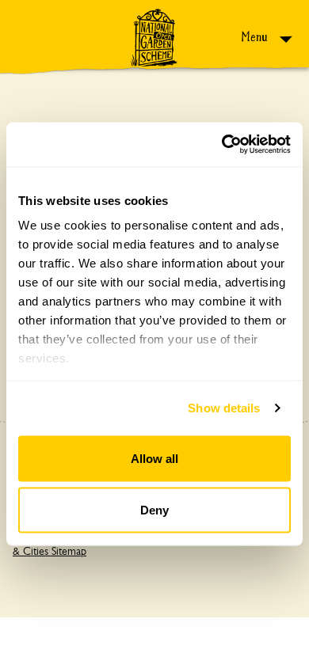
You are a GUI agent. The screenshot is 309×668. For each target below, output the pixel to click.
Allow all (154, 458)
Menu (256, 36)
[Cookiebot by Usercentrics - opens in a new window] (222, 145)
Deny (154, 510)
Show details (224, 408)
